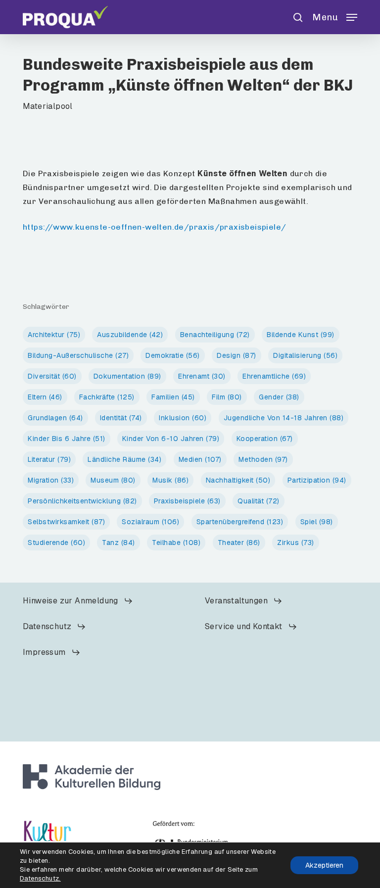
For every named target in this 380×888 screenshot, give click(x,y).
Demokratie (172, 355)
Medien (200, 459)
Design (236, 355)
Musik (170, 480)
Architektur (54, 334)
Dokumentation (127, 376)
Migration (51, 480)
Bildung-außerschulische (78, 355)
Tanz (118, 542)
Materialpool (48, 106)
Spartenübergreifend (240, 521)
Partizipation (316, 480)
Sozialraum (150, 521)
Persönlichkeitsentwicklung (82, 500)
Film (227, 397)
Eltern (45, 397)
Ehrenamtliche (274, 376)
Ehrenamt (202, 376)
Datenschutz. (40, 878)
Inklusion (182, 417)
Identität (121, 417)
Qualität (259, 500)
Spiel (316, 521)
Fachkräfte (107, 397)
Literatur (49, 459)
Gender (279, 397)
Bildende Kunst (300, 334)
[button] (334, 16)
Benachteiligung (215, 334)
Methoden (263, 459)
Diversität (52, 376)
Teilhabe (176, 542)
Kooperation (265, 438)
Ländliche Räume (124, 459)
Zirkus (295, 542)
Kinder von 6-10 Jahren (171, 438)
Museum (113, 480)
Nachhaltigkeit (238, 480)
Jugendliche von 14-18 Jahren (284, 417)
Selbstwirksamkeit (66, 521)
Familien (173, 397)
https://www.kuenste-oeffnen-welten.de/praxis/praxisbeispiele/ (154, 227)
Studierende (56, 542)
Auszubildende (130, 334)
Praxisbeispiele (187, 500)
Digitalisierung (305, 355)
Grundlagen (55, 417)
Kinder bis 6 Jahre (66, 438)
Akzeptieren (324, 865)
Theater (239, 542)
